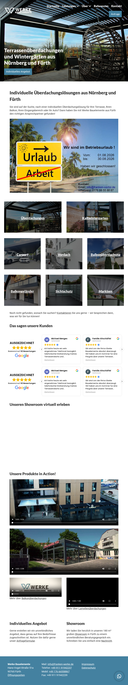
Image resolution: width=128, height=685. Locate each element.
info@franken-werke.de (61, 664)
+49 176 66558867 (59, 671)
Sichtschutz (64, 291)
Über (85, 6)
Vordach (64, 255)
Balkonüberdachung (105, 255)
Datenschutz (89, 667)
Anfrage (115, 14)
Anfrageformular (25, 640)
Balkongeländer (22, 291)
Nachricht (106, 640)
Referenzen (101, 6)
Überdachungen (33, 218)
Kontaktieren (64, 313)
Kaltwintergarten (95, 218)
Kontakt (116, 6)
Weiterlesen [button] (49, 360)
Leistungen (69, 6)
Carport (22, 255)
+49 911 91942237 (61, 667)
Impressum (88, 664)
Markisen (105, 291)
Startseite (53, 6)
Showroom (81, 634)
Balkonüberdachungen (34, 598)
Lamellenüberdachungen (92, 608)
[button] (122, 349)
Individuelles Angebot (18, 71)
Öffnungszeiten (16, 675)
